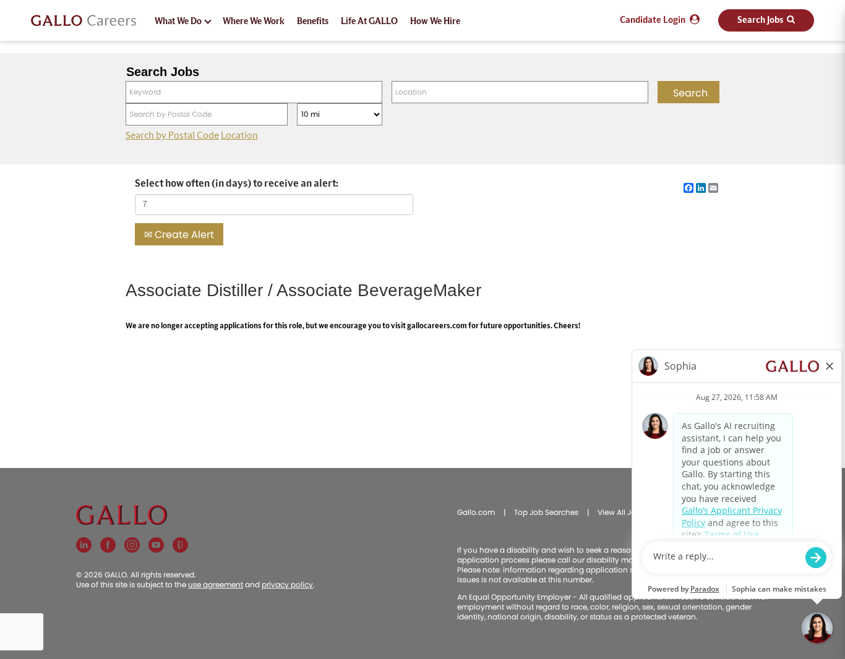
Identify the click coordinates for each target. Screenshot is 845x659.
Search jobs (760, 20)
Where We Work (254, 21)
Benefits (312, 21)
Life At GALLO (369, 21)
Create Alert (183, 234)
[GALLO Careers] (83, 21)
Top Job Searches (546, 512)
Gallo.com (476, 512)
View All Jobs (621, 512)
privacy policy (287, 584)
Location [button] (239, 135)
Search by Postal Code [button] (172, 135)
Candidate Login (652, 20)
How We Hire (435, 21)
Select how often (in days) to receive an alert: (236, 184)
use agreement (215, 584)
